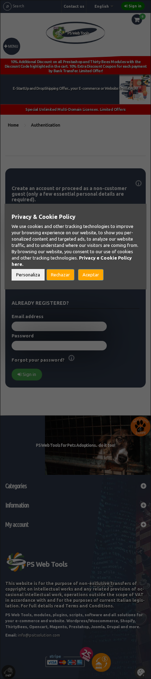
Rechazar (60, 274)
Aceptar (91, 274)
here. (17, 264)
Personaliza (28, 274)
